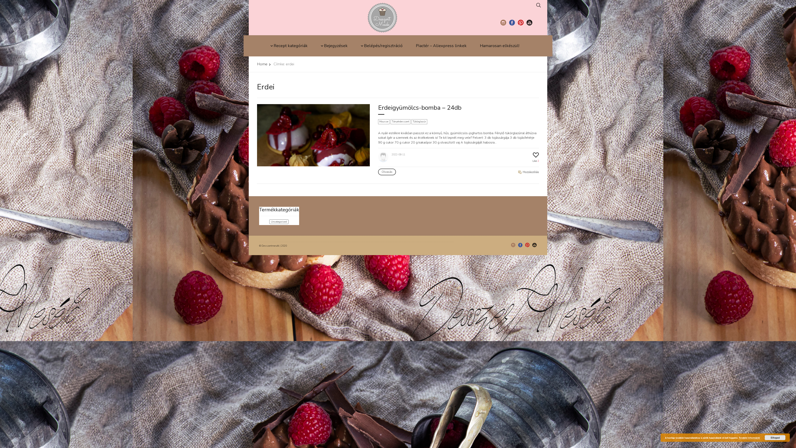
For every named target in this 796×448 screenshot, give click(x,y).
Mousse (383, 121)
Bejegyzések (336, 46)
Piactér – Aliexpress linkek (441, 46)
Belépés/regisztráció (383, 46)
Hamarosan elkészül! (499, 46)
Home (262, 64)
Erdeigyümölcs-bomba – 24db (419, 107)
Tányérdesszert (400, 121)
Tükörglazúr (419, 121)
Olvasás (387, 172)
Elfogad (775, 437)
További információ (749, 437)
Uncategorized (279, 221)
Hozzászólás (530, 172)
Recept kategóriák (291, 46)
